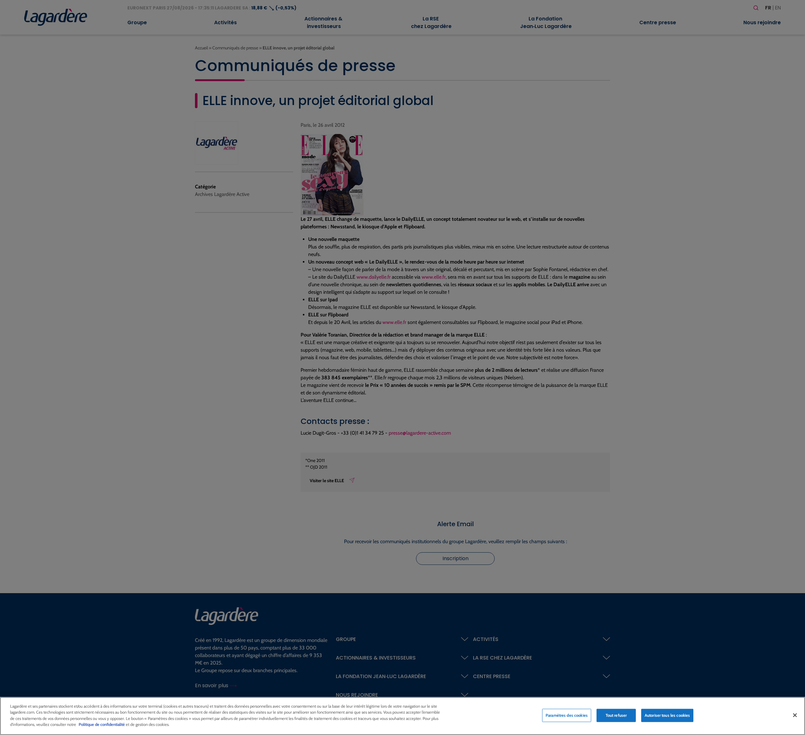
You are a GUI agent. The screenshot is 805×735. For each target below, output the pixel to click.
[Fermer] (795, 715)
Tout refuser (616, 715)
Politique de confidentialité (102, 724)
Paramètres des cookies (567, 715)
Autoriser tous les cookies (667, 715)
